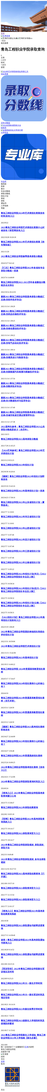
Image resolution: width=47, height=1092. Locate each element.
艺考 (26, 1047)
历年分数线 (5, 123)
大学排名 (4, 133)
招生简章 (4, 74)
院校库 (3, 128)
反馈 (3, 1061)
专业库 (3, 181)
